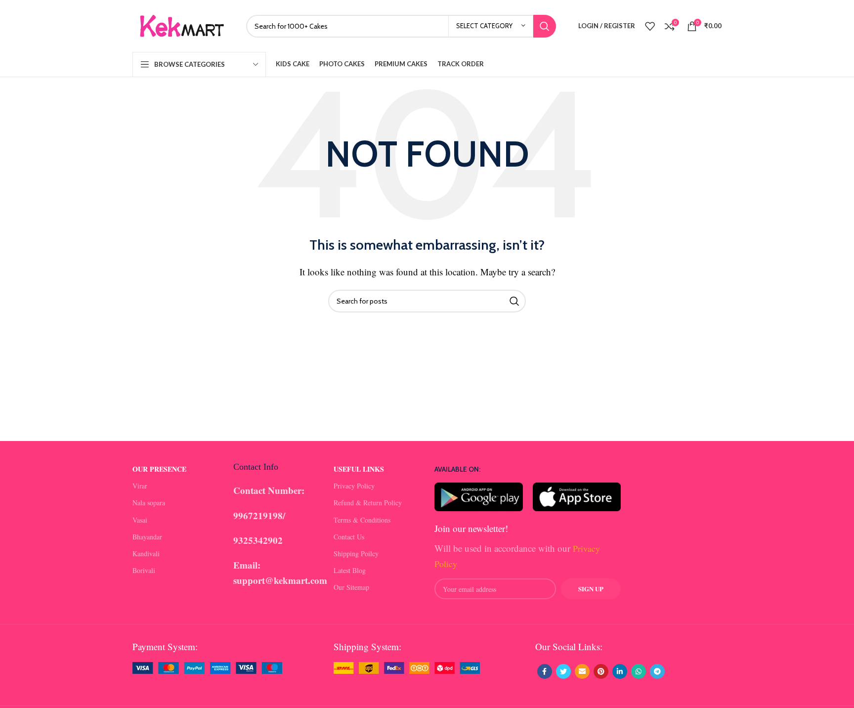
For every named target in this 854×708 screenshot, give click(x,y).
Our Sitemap (351, 587)
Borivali (143, 570)
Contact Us (349, 536)
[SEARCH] (544, 26)
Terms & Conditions (362, 520)
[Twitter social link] (563, 671)
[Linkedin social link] (619, 671)
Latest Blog (350, 570)
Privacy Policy (354, 485)
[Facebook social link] (544, 671)
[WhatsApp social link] (638, 671)
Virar (139, 485)
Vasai (139, 520)
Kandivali (146, 553)
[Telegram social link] (657, 671)
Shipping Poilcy (356, 553)
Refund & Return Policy (368, 502)
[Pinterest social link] (601, 671)
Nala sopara (148, 502)
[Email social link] (582, 671)
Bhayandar (147, 536)
